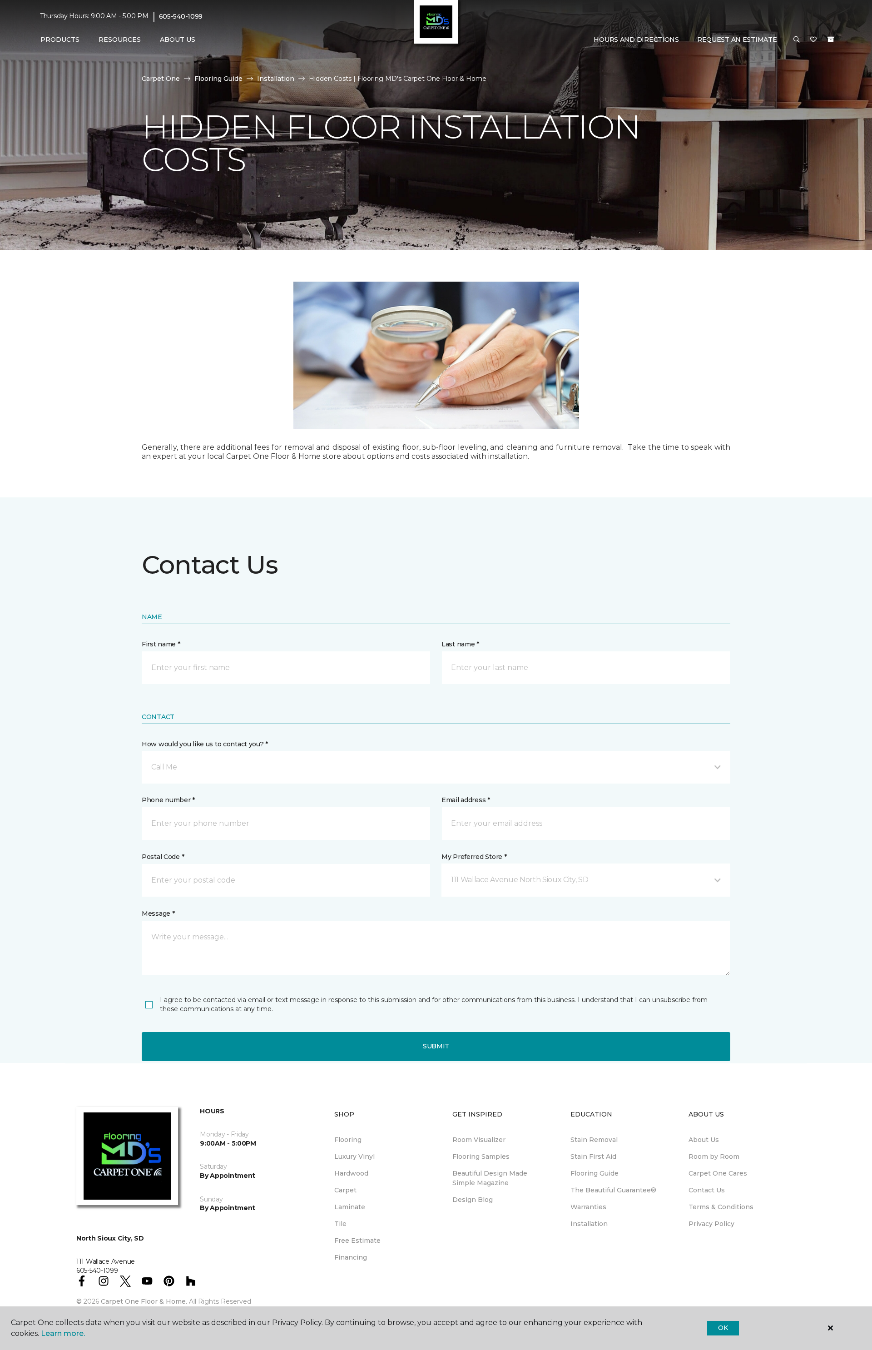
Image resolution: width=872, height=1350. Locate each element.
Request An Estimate (737, 39)
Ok (723, 1328)
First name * (161, 644)
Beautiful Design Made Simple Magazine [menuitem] (489, 1178)
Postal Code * (163, 857)
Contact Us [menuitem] (707, 1190)
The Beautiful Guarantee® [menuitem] (613, 1190)
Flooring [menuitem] (348, 1140)
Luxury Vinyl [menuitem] (354, 1156)
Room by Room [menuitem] (714, 1156)
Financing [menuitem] (350, 1257)
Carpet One (161, 78)
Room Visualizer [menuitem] (478, 1140)
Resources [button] (120, 39)
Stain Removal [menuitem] (594, 1140)
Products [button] (59, 39)
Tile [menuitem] (340, 1224)
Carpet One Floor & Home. (144, 1301)
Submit (436, 1046)
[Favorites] (813, 40)
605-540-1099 (181, 16)
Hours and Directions (636, 39)
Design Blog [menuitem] (472, 1200)
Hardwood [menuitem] (351, 1173)
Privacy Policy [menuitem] (711, 1224)
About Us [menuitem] (704, 1140)
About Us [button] (177, 39)
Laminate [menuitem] (349, 1207)
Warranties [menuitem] (588, 1207)
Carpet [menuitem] (345, 1190)
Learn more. (63, 1333)
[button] (796, 40)
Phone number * (168, 800)
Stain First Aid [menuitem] (593, 1156)
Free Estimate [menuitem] (357, 1240)
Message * (158, 913)
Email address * (465, 800)
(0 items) (830, 39)
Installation (275, 78)
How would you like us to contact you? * (205, 744)
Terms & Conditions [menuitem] (721, 1207)
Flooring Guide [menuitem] (594, 1173)
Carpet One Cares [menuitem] (718, 1173)
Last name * (460, 644)
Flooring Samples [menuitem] (481, 1156)
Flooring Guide (218, 78)
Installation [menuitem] (589, 1224)
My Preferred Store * (473, 857)
